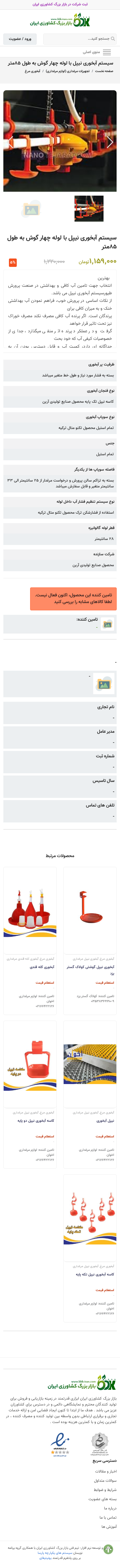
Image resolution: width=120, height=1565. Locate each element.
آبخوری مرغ (32, 71)
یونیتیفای (45, 1558)
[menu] (107, 52)
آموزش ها (109, 1527)
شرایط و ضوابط (105, 1490)
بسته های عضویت (102, 1499)
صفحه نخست (104, 71)
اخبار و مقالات (106, 1472)
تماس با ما (108, 1518)
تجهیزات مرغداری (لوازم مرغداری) (68, 71)
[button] (110, 142)
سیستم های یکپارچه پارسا (55, 1552)
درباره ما (110, 1508)
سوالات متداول (105, 1481)
